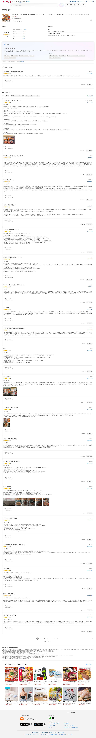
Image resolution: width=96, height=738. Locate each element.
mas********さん (90, 157)
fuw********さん (90, 570)
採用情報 (55, 734)
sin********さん (90, 102)
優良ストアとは (52, 725)
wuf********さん (90, 617)
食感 (23, 95)
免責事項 (51, 734)
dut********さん (90, 309)
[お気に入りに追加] (91, 20)
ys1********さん (90, 73)
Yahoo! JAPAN (73, 1)
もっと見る (88, 664)
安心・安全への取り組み (69, 725)
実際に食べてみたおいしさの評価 (32, 95)
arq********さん (90, 286)
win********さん (90, 409)
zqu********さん (90, 350)
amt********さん (90, 378)
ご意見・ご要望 (69, 734)
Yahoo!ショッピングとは (54, 723)
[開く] (9, 139)
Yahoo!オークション (53, 732)
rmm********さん (90, 595)
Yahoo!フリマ (61, 732)
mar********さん (90, 181)
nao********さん (90, 463)
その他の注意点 (21, 61)
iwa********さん (90, 440)
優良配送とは (66, 723)
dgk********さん (90, 520)
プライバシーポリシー (28, 734)
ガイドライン (47, 734)
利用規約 (42, 734)
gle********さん (90, 231)
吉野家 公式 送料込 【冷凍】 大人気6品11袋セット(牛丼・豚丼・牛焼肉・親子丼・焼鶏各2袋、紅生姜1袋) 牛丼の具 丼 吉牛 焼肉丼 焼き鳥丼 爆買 (50, 14)
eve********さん (90, 488)
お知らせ (50, 727)
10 (57, 638)
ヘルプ (92, 1)
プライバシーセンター (36, 734)
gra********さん (90, 546)
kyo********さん (90, 206)
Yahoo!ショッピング (36, 732)
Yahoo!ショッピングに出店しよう (84, 1)
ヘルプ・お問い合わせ (62, 734)
